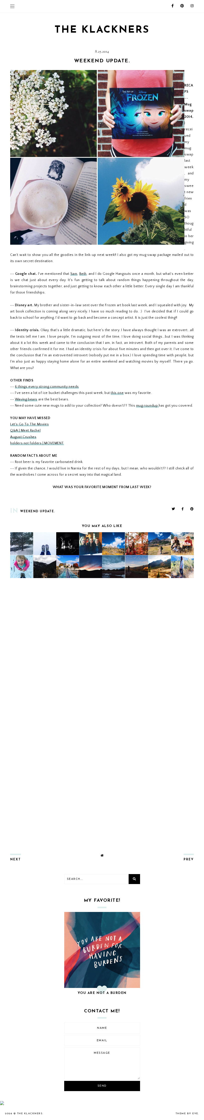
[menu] (12, 6)
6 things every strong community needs (47, 387)
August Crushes (23, 437)
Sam (73, 274)
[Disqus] (102, 648)
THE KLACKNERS (102, 30)
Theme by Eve (187, 1113)
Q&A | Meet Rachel (25, 431)
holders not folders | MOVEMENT (37, 443)
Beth (83, 274)
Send (102, 1086)
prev (189, 859)
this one (117, 393)
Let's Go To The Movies (29, 424)
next (15, 859)
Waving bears (26, 399)
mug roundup (147, 406)
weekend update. (37, 511)
